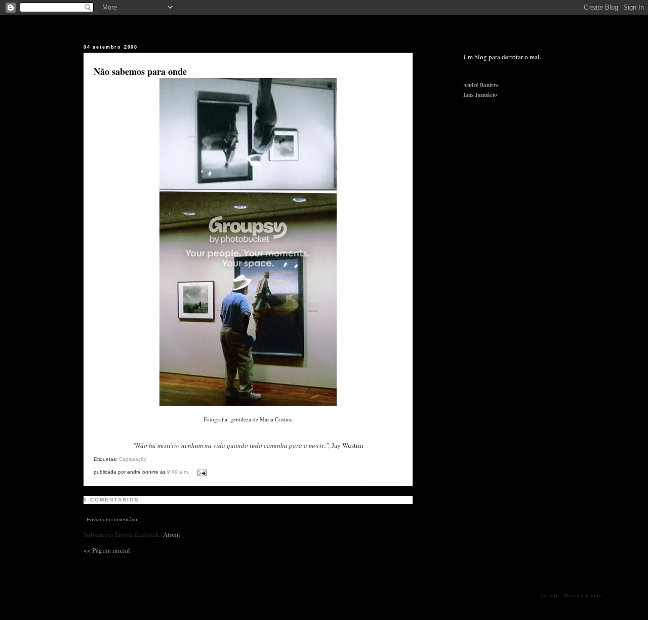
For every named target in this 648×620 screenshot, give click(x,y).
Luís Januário (480, 95)
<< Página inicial (107, 550)
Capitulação (133, 459)
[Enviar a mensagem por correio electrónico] (200, 471)
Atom (170, 534)
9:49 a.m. (179, 472)
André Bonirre (481, 85)
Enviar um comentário (112, 519)
